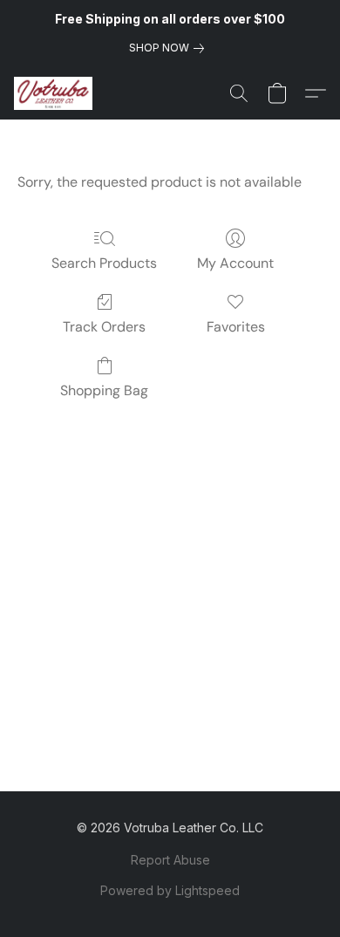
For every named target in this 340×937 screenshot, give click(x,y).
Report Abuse (170, 859)
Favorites (236, 327)
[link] (170, 48)
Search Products (104, 263)
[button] (55, 93)
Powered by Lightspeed (170, 890)
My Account (235, 263)
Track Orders (104, 327)
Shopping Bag (104, 390)
